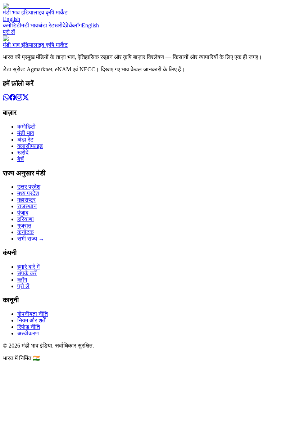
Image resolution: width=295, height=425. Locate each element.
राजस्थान (27, 206)
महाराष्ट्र (26, 200)
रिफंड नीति (28, 327)
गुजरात (24, 226)
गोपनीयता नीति (32, 314)
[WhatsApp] (6, 98)
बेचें (68, 25)
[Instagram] (19, 98)
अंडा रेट (46, 25)
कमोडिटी (12, 25)
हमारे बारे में (28, 267)
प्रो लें (9, 32)
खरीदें (59, 25)
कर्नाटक (25, 232)
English (11, 19)
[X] (25, 98)
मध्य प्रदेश (28, 193)
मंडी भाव (29, 25)
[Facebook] (12, 98)
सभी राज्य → (30, 239)
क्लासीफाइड (30, 146)
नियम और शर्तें (31, 320)
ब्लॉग (77, 25)
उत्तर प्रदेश (28, 187)
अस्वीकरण (28, 333)
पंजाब (22, 213)
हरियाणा (25, 219)
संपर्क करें (27, 273)
